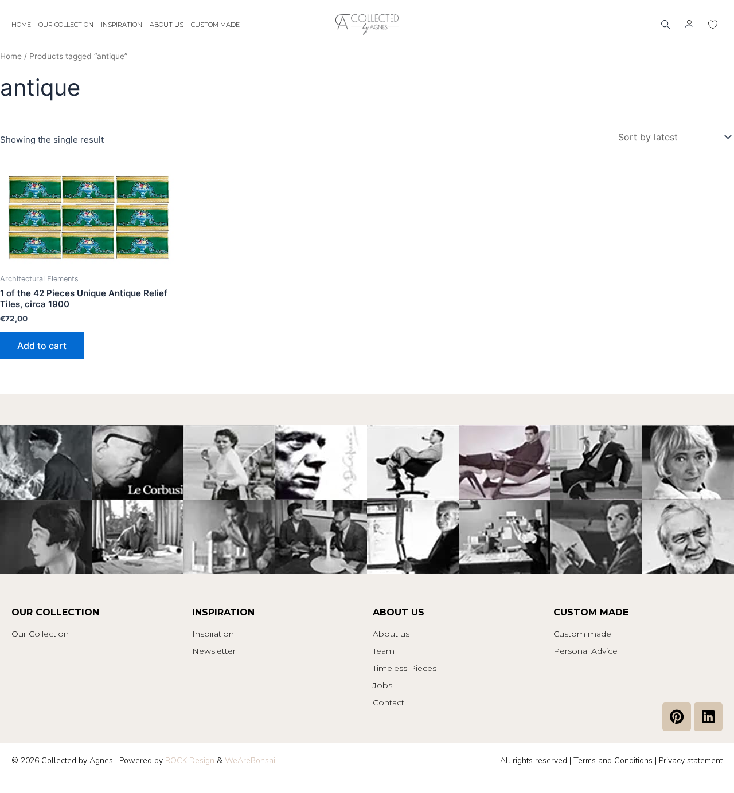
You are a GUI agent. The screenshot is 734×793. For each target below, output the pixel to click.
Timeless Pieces (404, 668)
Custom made (215, 25)
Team (384, 651)
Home (21, 25)
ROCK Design (189, 760)
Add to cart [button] (42, 345)
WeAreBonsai (250, 760)
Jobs (382, 685)
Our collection (65, 25)
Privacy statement (691, 760)
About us (167, 25)
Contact (388, 702)
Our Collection (40, 634)
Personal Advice (585, 651)
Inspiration (121, 25)
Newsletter (214, 651)
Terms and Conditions (613, 760)
